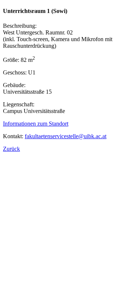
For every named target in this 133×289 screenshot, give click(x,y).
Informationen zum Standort (35, 123)
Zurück (11, 149)
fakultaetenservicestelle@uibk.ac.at (65, 136)
